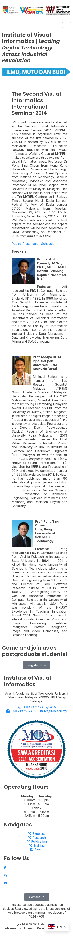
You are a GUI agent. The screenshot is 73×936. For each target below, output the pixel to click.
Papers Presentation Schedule (33, 244)
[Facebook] (36, 867)
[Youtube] (36, 883)
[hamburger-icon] (66, 25)
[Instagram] (36, 875)
